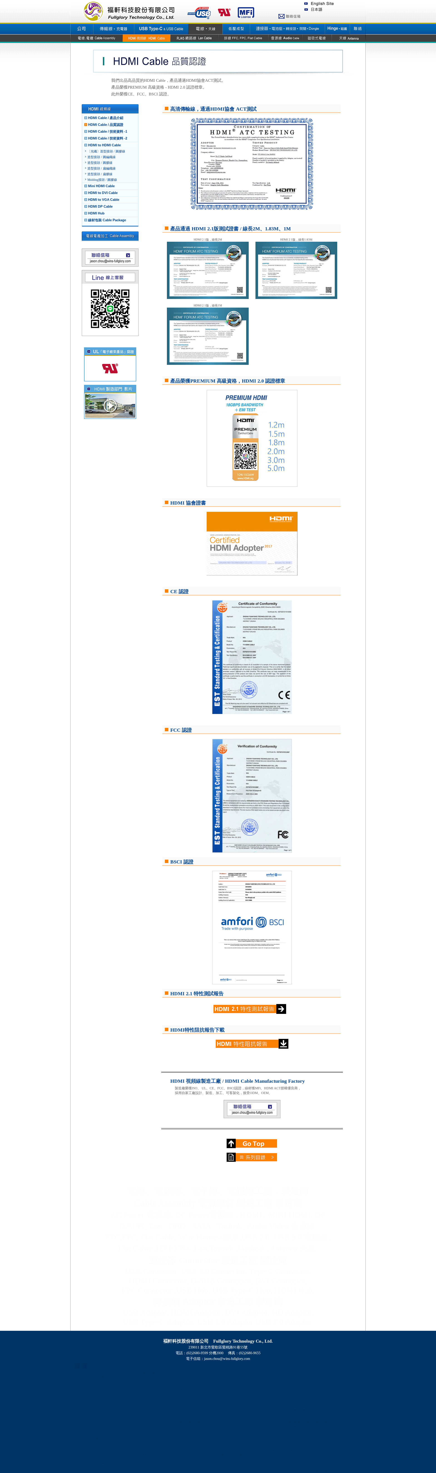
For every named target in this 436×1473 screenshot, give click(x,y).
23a (304, 1454)
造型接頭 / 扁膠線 (99, 174)
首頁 (80, 1366)
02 (126, 1373)
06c (186, 1414)
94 (326, 1471)
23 (221, 1385)
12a (231, 1430)
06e (195, 1414)
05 (140, 1373)
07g (259, 1422)
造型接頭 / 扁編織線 (101, 168)
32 (262, 1385)
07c (240, 1414)
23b (309, 1454)
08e (304, 1414)
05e (141, 1414)
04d (299, 1409)
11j (217, 1430)
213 (204, 1459)
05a (122, 1414)
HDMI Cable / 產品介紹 (105, 118)
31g (313, 1438)
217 (222, 1459)
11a (177, 1430)
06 (144, 1373)
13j (326, 1430)
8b (149, 1471)
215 (213, 1459)
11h (209, 1430)
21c (295, 1438)
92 (317, 1471)
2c (262, 1471)
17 (194, 1373)
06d (190, 1414)
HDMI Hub (96, 213)
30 (258, 1393)
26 (235, 1393)
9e (171, 1471)
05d (136, 1414)
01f (144, 1409)
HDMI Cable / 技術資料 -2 (107, 138)
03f (253, 1409)
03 (130, 1373)
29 (249, 1393)
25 (230, 1393)
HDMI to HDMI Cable (104, 145)
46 (308, 1393)
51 (267, 1459)
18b (218, 1454)
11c (186, 1430)
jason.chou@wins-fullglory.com (227, 1359)
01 (121, 1373)
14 (180, 1385)
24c (331, 1454)
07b (236, 1414)
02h (209, 1409)
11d (190, 1430)
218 (227, 1459)
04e (304, 1409)
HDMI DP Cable (100, 206)
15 (185, 1385)
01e (141, 1409)
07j (271, 1422)
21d (299, 1438)
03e (250, 1409)
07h (263, 1422)
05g (150, 1414)
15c (168, 1454)
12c (240, 1430)
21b (290, 1438)
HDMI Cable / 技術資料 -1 (107, 131)
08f (308, 1414)
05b (127, 1414)
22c (295, 1454)
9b (158, 1471)
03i (267, 1409)
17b (200, 1454)
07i (267, 1422)
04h (318, 1409)
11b (181, 1430)
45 (303, 1385)
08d (299, 1414)
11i (212, 1430)
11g (204, 1430)
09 (158, 1385)
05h (154, 1414)
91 (312, 1471)
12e (250, 1430)
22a (286, 1454)
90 (308, 1471)
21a (286, 1438)
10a (286, 1450)
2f (276, 1471)
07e (250, 1422)
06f (199, 1414)
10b (290, 1450)
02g (204, 1409)
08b (290, 1414)
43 (294, 1385)
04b (290, 1409)
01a (122, 1409)
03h (263, 1409)
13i (321, 1430)
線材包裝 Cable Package (107, 220)
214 (209, 1459)
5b (217, 1471)
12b (236, 1430)
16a (177, 1454)
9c (162, 1471)
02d (190, 1409)
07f (253, 1422)
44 (298, 1385)
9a (153, 1471)
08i (321, 1414)
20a (250, 1454)
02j (217, 1409)
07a (231, 1414)
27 (239, 1393)
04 (135, 1373)
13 (176, 1373)
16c (186, 1454)
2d (267, 1471)
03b (236, 1409)
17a (195, 1454)
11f (199, 1430)
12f (253, 1430)
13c (295, 1430)
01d (136, 1409)
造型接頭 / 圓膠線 (99, 162)
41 (285, 1385)
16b (181, 1454)
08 (153, 1373)
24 (226, 1385)
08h (318, 1414)
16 (189, 1373)
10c (295, 1450)
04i (321, 1409)
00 (158, 1373)
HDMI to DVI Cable (103, 193)
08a (286, 1414)
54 (280, 1459)
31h (318, 1438)
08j (326, 1414)
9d (167, 1471)
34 (271, 1385)
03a (231, 1409)
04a (286, 1409)
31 (258, 1385)
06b (181, 1414)
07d (245, 1422)
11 (167, 1373)
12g (259, 1430)
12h (263, 1430)
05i (158, 1414)
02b (181, 1409)
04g (313, 1409)
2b (258, 1471)
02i (212, 1409)
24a (322, 1454)
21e (304, 1438)
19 (203, 1393)
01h (154, 1409)
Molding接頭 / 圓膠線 (102, 180)
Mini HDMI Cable (101, 186)
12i (267, 1430)
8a (144, 1471)
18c (222, 1454)
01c (131, 1409)
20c (258, 1454)
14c (149, 1454)
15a (159, 1454)
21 (212, 1385)
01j (162, 1409)
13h (318, 1430)
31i (321, 1438)
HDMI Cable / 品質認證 (105, 125)
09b (272, 1450)
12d (245, 1430)
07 (149, 1373)
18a (213, 1454)
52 (271, 1459)
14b (145, 1454)
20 (249, 1446)
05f (144, 1414)
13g (313, 1430)
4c (208, 1471)
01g (150, 1409)
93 (321, 1471)
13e (304, 1430)
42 (289, 1385)
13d (299, 1430)
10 (162, 1385)
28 (244, 1393)
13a (286, 1430)
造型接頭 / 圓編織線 (101, 157)
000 (331, 1373)
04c (295, 1409)
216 (218, 1459)
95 (330, 1471)
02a (177, 1409)
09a (268, 1450)
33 (267, 1385)
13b (290, 1430)
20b (254, 1454)
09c (277, 1450)
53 (276, 1459)
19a (231, 1454)
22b (290, 1454)
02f (199, 1409)
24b (327, 1454)
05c (131, 1414)
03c (240, 1409)
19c (240, 1454)
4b (130, 1471)
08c (295, 1414)
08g (313, 1414)
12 (171, 1373)
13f (308, 1430)
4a (199, 1471)
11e (195, 1430)
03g (259, 1409)
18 (199, 1389)
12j (271, 1430)
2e (271, 1471)
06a (177, 1414)
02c (186, 1409)
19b (236, 1454)
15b (163, 1454)
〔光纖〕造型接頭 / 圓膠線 (106, 151)
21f (308, 1438)
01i (158, 1409)
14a (141, 1454)
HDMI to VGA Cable (103, 200)
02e (195, 1409)
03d (245, 1409)
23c (313, 1454)
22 (217, 1385)
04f (308, 1409)
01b (127, 1409)
